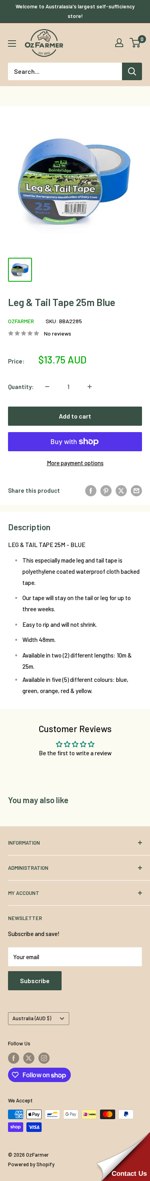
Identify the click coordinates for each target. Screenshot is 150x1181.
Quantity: (21, 386)
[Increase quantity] (89, 386)
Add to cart (75, 416)
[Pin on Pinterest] (106, 490)
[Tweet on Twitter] (121, 490)
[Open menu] (12, 43)
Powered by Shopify (31, 1164)
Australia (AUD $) (31, 1018)
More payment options (75, 462)
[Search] (132, 71)
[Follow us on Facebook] (13, 1058)
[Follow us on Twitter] (28, 1058)
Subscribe (35, 980)
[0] (135, 42)
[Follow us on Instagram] (44, 1058)
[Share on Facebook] (90, 490)
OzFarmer (21, 321)
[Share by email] (136, 490)
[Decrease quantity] (47, 386)
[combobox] (65, 71)
